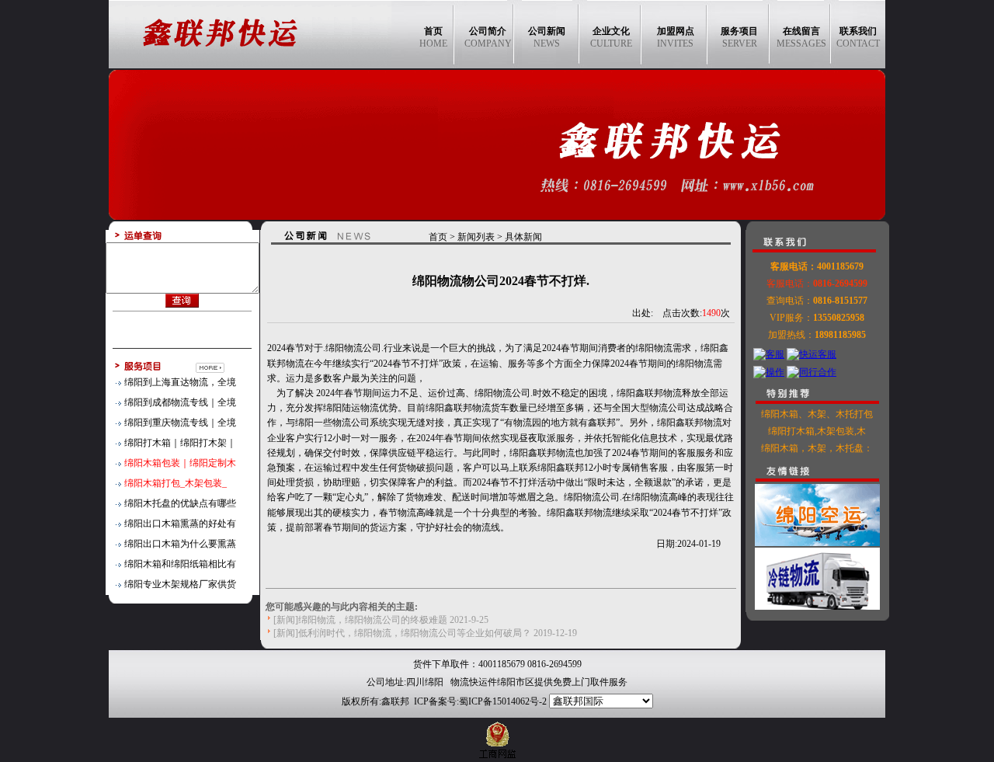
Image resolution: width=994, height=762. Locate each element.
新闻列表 (476, 236)
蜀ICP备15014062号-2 (503, 701)
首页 (438, 236)
